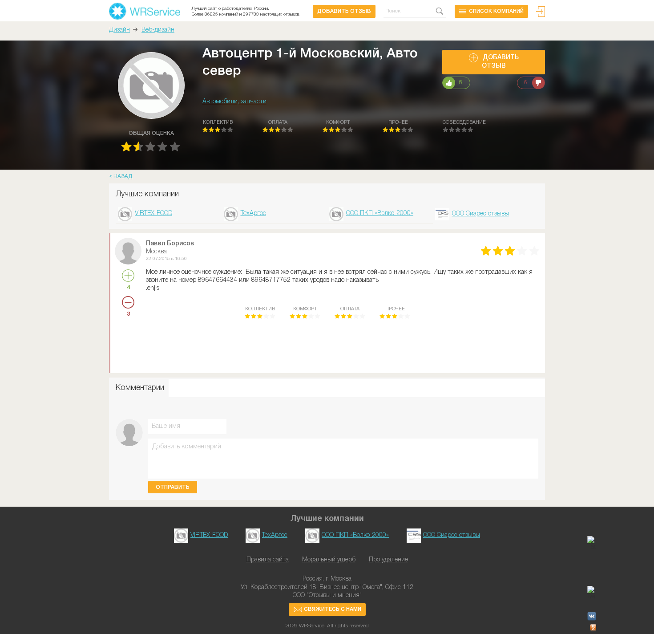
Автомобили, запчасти (234, 102)
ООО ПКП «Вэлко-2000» (379, 213)
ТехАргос (253, 213)
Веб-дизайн (157, 30)
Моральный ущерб (328, 560)
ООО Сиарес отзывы (480, 214)
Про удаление (388, 560)
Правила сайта (267, 560)
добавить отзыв (344, 11)
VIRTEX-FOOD (153, 213)
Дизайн (119, 30)
